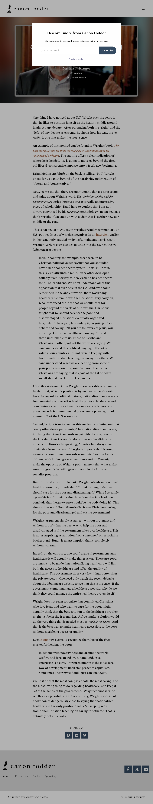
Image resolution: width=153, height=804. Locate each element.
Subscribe (107, 50)
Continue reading (77, 59)
